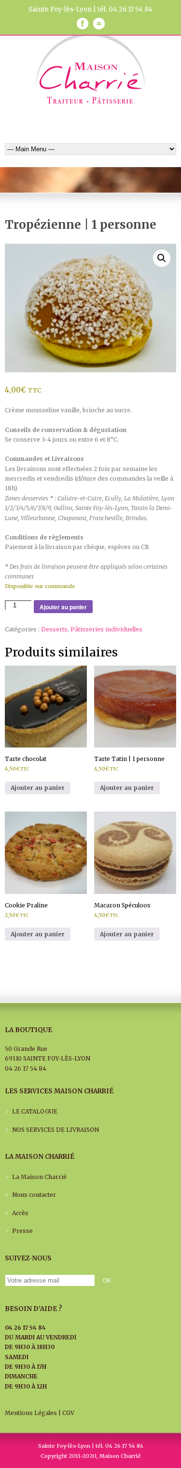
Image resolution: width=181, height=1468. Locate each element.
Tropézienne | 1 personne (80, 224)
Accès (20, 1213)
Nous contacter (34, 1194)
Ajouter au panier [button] (38, 787)
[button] (161, 258)
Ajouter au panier (63, 607)
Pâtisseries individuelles (106, 629)
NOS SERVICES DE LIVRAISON (55, 1129)
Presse (22, 1230)
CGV (68, 1412)
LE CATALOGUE (34, 1111)
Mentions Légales (31, 1412)
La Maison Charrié (39, 1176)
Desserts (54, 629)
